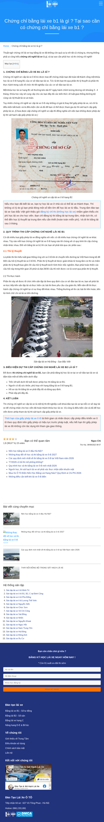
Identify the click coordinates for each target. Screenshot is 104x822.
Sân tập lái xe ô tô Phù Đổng (18, 597)
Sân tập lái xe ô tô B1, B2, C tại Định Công (24, 593)
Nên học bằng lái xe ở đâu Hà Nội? (26, 451)
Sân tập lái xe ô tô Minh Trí (17, 590)
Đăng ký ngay (52, 689)
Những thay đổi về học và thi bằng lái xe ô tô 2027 (33, 454)
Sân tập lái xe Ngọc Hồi (16, 624)
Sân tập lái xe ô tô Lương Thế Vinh (21, 600)
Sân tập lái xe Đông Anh (16, 635)
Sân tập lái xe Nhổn (14, 618)
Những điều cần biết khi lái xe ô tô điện (27, 477)
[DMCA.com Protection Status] (24, 816)
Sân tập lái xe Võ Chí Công (18, 611)
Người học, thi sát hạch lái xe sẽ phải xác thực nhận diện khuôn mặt (41, 469)
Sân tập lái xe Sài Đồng (16, 614)
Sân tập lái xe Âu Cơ (15, 638)
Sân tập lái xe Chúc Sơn (16, 607)
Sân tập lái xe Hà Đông (16, 631)
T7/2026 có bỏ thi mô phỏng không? (26, 462)
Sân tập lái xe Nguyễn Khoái (18, 621)
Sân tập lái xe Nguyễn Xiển (18, 604)
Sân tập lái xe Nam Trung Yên (19, 628)
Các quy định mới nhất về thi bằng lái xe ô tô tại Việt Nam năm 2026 (41, 458)
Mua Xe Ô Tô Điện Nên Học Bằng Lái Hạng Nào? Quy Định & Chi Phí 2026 (45, 473)
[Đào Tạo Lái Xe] (28, 789)
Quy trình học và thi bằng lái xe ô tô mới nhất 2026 (33, 466)
